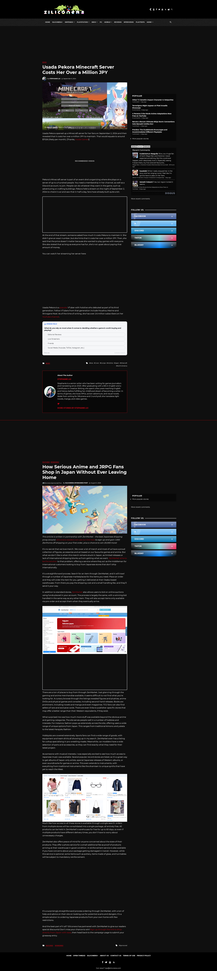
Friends (51, 343)
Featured (46, 462)
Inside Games (81, 139)
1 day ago (168, 177)
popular (63, 307)
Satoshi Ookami (146, 182)
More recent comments (140, 199)
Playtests (140, 22)
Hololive (110, 363)
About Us (104, 956)
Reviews (117, 22)
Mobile (107, 22)
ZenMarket (77, 592)
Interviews (129, 22)
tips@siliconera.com (113, 968)
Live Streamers (54, 339)
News (44, 62)
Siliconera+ (57, 22)
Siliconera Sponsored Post (76, 483)
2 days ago (142, 189)
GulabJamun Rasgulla (149, 154)
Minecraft (124, 363)
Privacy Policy (144, 956)
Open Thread (79, 956)
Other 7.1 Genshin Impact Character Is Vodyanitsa (152, 100)
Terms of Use (129, 956)
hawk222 (143, 171)
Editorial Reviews (54, 335)
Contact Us (115, 956)
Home (47, 22)
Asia (91, 363)
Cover (97, 363)
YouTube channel (50, 317)
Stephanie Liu (55, 78)
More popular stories (140, 139)
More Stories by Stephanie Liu (72, 408)
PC (101, 22)
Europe (103, 363)
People (134, 146)
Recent (140, 146)
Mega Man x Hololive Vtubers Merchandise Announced (150, 165)
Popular (147, 146)
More (149, 22)
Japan (117, 363)
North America (122, 366)
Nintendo (69, 22)
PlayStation (82, 22)
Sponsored (55, 462)
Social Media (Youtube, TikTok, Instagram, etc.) (66, 348)
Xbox (94, 22)
